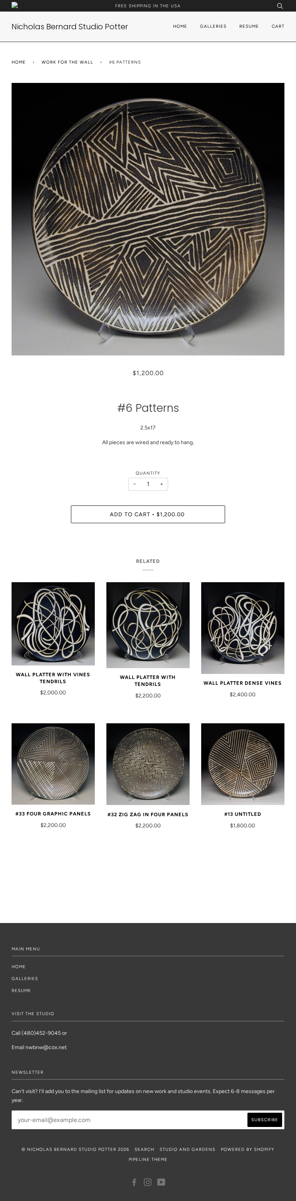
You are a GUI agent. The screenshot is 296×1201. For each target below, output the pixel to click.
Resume (249, 26)
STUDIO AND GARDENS (187, 1149)
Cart (278, 26)
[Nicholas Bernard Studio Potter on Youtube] (161, 1183)
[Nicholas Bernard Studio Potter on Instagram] (148, 1183)
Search (144, 1149)
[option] (148, 219)
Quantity (148, 473)
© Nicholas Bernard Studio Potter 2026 (75, 1149)
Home (180, 26)
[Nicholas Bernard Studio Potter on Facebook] (134, 1183)
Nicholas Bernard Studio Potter (70, 26)
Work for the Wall (67, 62)
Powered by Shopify (247, 1149)
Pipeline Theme (148, 1159)
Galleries (213, 26)
